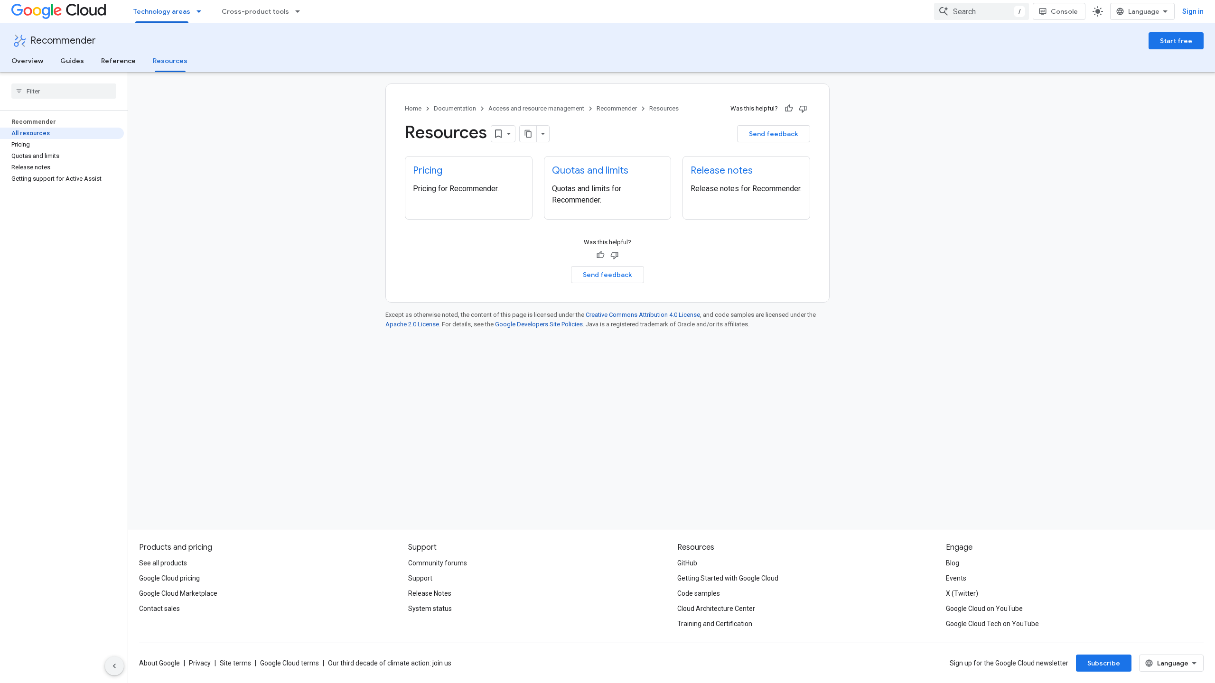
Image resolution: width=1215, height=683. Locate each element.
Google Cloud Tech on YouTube (992, 624)
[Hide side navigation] (114, 665)
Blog (952, 563)
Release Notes (429, 593)
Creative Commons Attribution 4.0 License (643, 314)
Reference (118, 60)
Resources (170, 60)
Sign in (1193, 11)
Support (420, 578)
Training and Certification (714, 624)
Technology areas (161, 11)
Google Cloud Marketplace (178, 593)
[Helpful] (789, 109)
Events (956, 578)
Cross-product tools (255, 11)
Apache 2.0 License (412, 324)
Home (413, 108)
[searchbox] (63, 91)
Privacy (200, 663)
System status (430, 608)
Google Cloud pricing (169, 578)
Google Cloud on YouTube (984, 608)
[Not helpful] (803, 109)
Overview (27, 60)
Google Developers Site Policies (539, 324)
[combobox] (981, 11)
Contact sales (159, 608)
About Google (159, 663)
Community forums (437, 563)
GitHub (687, 563)
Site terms (235, 663)
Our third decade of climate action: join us (389, 663)
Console (1064, 11)
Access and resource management (536, 108)
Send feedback (773, 133)
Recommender (63, 40)
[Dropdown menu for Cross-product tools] (300, 11)
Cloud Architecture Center (716, 608)
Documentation (455, 108)
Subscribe (1103, 663)
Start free (1176, 41)
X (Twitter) (962, 593)
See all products (163, 563)
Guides (72, 60)
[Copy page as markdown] (528, 134)
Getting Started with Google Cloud (727, 578)
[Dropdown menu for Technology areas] (201, 11)
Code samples (698, 593)
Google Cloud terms (289, 663)
